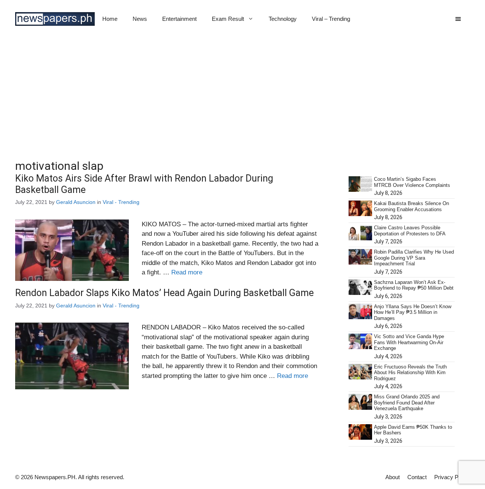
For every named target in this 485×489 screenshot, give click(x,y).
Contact (417, 477)
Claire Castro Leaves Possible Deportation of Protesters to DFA (410, 231)
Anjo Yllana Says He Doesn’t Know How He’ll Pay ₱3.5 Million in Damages (412, 312)
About (392, 477)
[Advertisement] (242, 95)
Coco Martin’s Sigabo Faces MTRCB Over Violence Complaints (412, 182)
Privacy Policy (452, 477)
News (140, 19)
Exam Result (228, 19)
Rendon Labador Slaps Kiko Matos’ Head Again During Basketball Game (164, 292)
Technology (283, 19)
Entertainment (179, 19)
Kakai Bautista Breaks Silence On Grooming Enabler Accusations (411, 206)
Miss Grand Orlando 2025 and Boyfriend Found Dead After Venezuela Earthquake (407, 402)
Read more (186, 272)
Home (109, 19)
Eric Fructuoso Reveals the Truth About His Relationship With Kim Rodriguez (410, 372)
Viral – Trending (331, 19)
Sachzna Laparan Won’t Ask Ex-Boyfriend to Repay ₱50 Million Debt (414, 285)
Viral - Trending (121, 202)
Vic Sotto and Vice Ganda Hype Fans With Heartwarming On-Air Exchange (409, 342)
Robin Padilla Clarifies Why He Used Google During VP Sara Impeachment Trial (414, 257)
